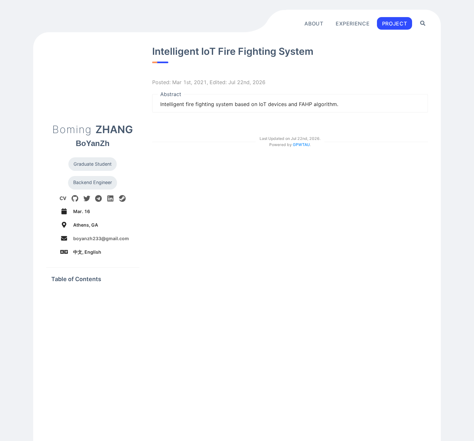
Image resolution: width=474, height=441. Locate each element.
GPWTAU (301, 144)
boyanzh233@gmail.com (101, 238)
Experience (353, 23)
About (313, 23)
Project (394, 23)
